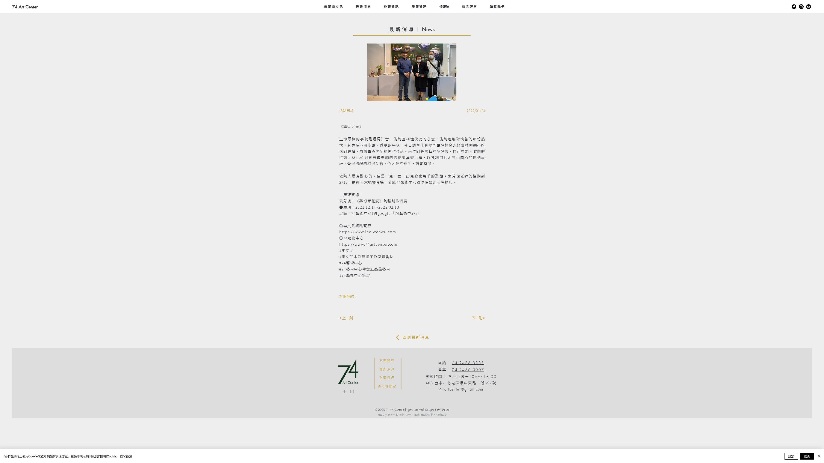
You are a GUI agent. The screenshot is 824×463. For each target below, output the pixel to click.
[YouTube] (808, 6)
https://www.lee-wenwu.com (367, 232)
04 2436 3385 (468, 362)
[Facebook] (794, 6)
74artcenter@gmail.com (461, 389)
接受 (807, 456)
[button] (428, 72)
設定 (791, 456)
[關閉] (818, 456)
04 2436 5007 (468, 369)
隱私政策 (126, 456)
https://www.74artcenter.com (368, 244)
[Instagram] (801, 6)
